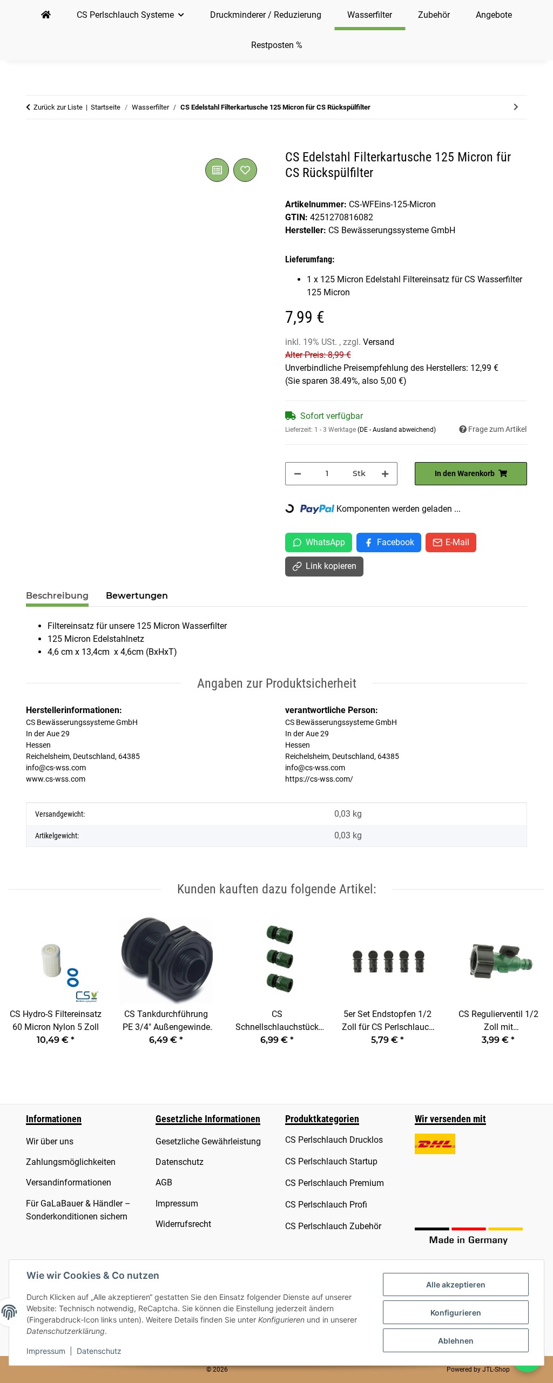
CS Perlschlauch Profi (326, 1204)
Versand (378, 342)
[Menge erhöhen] (385, 474)
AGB (164, 1182)
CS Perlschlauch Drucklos (334, 1140)
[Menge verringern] (297, 474)
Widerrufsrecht (183, 1224)
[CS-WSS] (46, 15)
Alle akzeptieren (455, 1284)
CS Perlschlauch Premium (334, 1183)
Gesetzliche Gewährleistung (208, 1141)
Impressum (45, 1350)
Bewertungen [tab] (137, 596)
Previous (27, 987)
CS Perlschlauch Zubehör (333, 1226)
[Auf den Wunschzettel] (245, 170)
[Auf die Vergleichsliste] (217, 170)
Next (527, 987)
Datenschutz (99, 1350)
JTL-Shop (496, 1369)
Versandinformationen (68, 1182)
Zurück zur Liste (58, 107)
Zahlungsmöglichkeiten (71, 1162)
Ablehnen (456, 1340)
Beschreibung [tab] (57, 596)
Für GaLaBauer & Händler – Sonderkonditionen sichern (78, 1210)
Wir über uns (49, 1141)
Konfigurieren (455, 1312)
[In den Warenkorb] (34, 144)
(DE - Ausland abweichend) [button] (397, 429)
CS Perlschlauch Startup (331, 1161)
